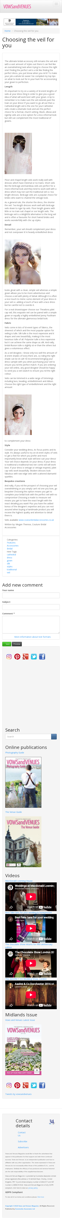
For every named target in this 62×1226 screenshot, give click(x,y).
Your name (8, 590)
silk (8, 563)
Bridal (9, 548)
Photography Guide (14, 752)
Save (7, 644)
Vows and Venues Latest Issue (20, 1020)
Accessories (13, 545)
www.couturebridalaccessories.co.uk (36, 519)
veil (8, 572)
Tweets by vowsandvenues (18, 1094)
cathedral (11, 554)
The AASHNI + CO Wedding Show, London (26, 979)
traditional (12, 569)
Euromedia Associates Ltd (25, 1209)
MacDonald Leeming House (19, 880)
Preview (17, 644)
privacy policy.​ (33, 1188)
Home (8, 30)
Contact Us (22, 1134)
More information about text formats (32, 636)
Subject (6, 601)
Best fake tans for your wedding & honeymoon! (28, 912)
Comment (8, 613)
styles (9, 566)
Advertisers (22, 1147)
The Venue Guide (13, 812)
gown (9, 560)
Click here (40, 1197)
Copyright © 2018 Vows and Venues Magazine (22, 1206)
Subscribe (22, 1141)
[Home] (19, 6)
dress (9, 557)
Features (11, 542)
